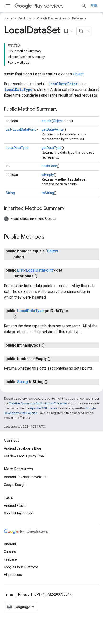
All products (13, 575)
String (10, 193)
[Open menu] (7, 6)
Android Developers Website (25, 477)
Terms (9, 594)
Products (24, 18)
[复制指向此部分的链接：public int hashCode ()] (49, 345)
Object (78, 74)
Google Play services (51, 18)
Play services (48, 6)
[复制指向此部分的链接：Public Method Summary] (62, 109)
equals (47, 121)
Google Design (14, 485)
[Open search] (84, 6)
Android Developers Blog (22, 448)
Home (8, 18)
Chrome (10, 552)
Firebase (10, 559)
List (8, 129)
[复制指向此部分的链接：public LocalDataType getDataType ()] (21, 316)
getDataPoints (52, 129)
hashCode (49, 166)
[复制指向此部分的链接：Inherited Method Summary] (69, 209)
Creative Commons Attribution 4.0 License (38, 403)
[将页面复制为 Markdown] (81, 31)
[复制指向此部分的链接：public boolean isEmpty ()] (55, 359)
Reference (79, 18)
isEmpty (48, 175)
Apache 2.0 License (43, 408)
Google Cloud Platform (21, 567)
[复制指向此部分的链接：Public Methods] (49, 237)
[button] (30, 218)
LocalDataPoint (63, 83)
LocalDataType (18, 89)
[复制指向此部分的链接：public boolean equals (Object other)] (29, 257)
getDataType (52, 148)
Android (10, 544)
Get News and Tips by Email (24, 456)
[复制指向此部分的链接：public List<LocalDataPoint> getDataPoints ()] (42, 276)
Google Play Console (19, 513)
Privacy (23, 594)
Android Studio (15, 505)
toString (48, 193)
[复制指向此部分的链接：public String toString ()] (52, 382)
